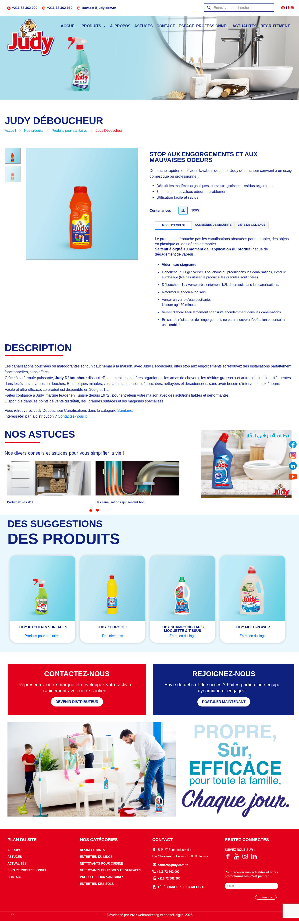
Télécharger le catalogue (181, 887)
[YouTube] (293, 476)
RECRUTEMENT (275, 26)
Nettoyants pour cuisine (101, 863)
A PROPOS (120, 26)
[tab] (173, 226)
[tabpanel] (49, 482)
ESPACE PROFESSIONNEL (204, 26)
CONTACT (166, 26)
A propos (15, 850)
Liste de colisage (251, 224)
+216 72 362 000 (24, 8)
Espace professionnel (27, 870)
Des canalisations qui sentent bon (120, 502)
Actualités (244, 26)
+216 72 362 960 (59, 8)
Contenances (160, 210)
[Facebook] (293, 444)
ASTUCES (143, 26)
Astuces (14, 857)
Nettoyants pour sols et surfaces (110, 870)
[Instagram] (293, 455)
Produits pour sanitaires (70, 130)
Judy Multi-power (252, 627)
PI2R (133, 915)
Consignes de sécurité (213, 224)
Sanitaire (124, 410)
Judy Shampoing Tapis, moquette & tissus (182, 628)
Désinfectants (112, 636)
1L (183, 210)
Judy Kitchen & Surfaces (42, 627)
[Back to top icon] (12, 914)
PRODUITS (91, 26)
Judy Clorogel (112, 627)
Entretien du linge (182, 636)
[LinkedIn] (293, 466)
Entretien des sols (97, 884)
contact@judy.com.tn (99, 8)
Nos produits (33, 130)
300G (195, 210)
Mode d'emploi (173, 225)
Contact (14, 877)
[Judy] (30, 38)
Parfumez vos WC (20, 502)
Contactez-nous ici (73, 416)
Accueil (69, 26)
